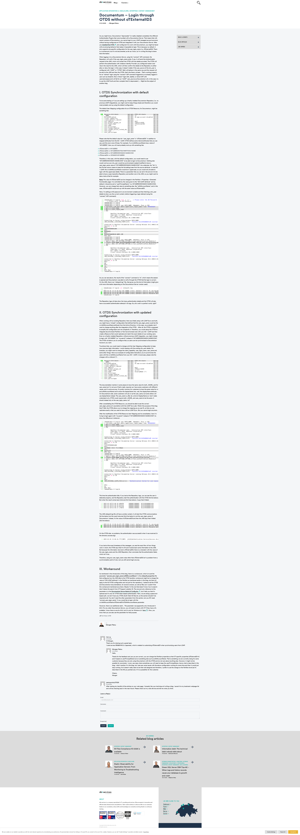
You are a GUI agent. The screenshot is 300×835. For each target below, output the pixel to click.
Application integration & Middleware (114, 11)
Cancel (111, 725)
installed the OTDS (108, 45)
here (144, 610)
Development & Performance (176, 763)
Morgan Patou (114, 23)
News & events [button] (182, 37)
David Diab (123, 774)
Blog (115, 3)
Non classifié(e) (184, 765)
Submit (103, 725)
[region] (150, 831)
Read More (146, 832)
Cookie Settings (271, 832)
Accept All (293, 832)
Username (103, 704)
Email (101, 697)
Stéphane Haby (172, 777)
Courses (124, 3)
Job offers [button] (181, 47)
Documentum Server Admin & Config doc (125, 591)
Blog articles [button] (182, 42)
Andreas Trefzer (124, 753)
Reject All (282, 832)
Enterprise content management (142, 11)
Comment (103, 711)
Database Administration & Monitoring (172, 761)
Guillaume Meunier (173, 753)
